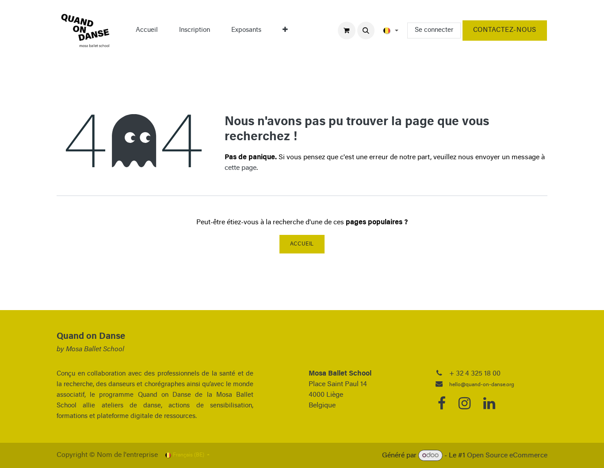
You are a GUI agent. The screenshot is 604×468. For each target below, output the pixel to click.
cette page (240, 168)
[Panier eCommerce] (347, 30)
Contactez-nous (504, 30)
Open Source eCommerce (507, 455)
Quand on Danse (91, 336)
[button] (366, 30)
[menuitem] (146, 30)
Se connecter (434, 30)
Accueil (302, 244)
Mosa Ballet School (95, 349)
